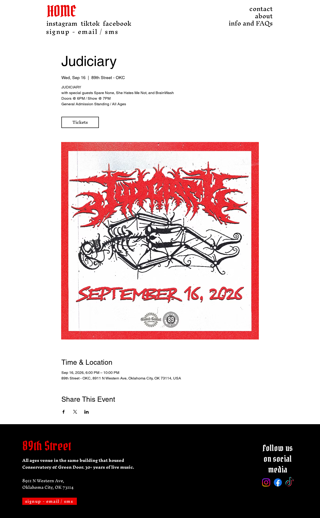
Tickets (80, 122)
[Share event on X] (75, 412)
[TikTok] (289, 482)
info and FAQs (260, 23)
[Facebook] (277, 482)
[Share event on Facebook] (63, 412)
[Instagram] (266, 482)
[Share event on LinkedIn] (86, 412)
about (264, 16)
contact (261, 8)
